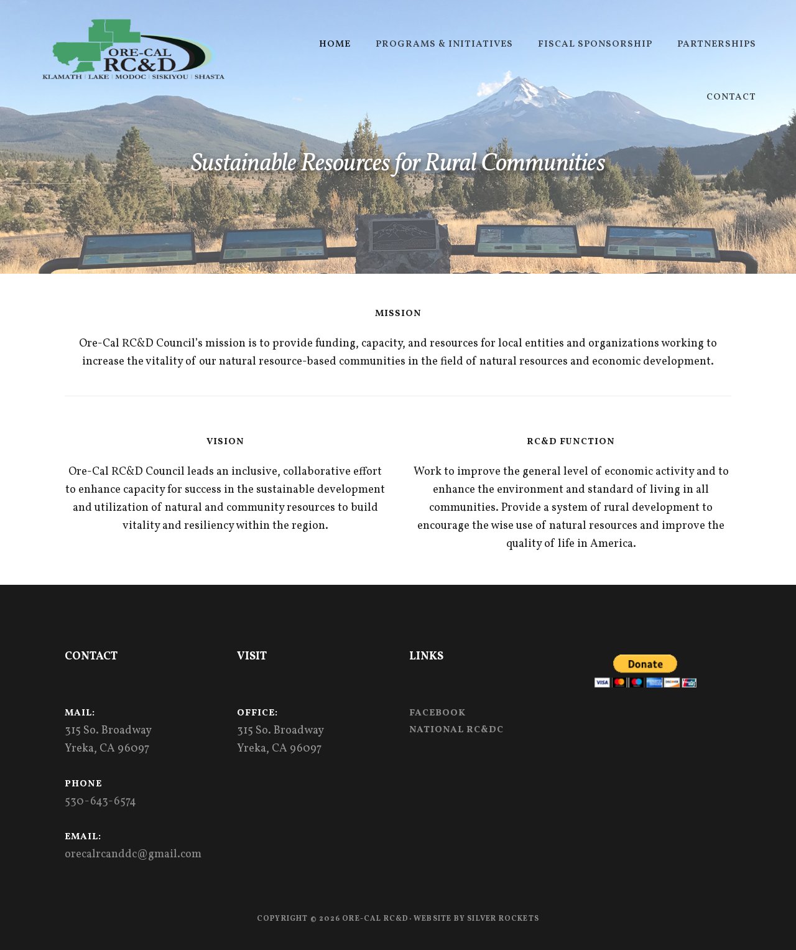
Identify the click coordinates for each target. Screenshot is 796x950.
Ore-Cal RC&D (133, 50)
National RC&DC (456, 730)
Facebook (437, 713)
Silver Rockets (503, 919)
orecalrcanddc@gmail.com (133, 854)
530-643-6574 (100, 801)
